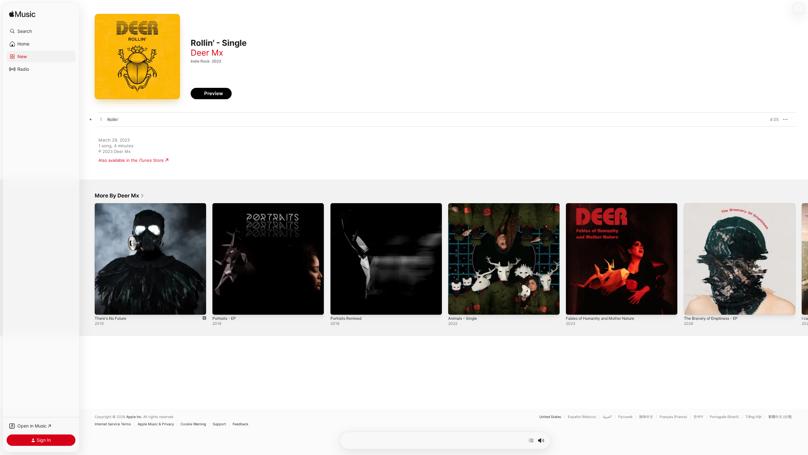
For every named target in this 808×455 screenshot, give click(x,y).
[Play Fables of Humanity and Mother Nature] (574, 307)
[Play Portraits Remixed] (338, 307)
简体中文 (646, 417)
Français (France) (673, 417)
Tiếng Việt (754, 417)
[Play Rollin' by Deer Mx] (101, 120)
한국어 (698, 417)
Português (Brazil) (724, 417)
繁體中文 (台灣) (780, 417)
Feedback (240, 424)
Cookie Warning (193, 424)
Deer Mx (207, 53)
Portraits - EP (225, 205)
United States (550, 417)
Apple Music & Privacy (156, 424)
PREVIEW (772, 119)
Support (219, 424)
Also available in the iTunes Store (131, 160)
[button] (41, 31)
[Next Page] (801, 259)
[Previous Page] (88, 259)
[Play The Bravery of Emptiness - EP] (692, 307)
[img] (22, 14)
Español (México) (582, 417)
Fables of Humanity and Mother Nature (604, 205)
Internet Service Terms (113, 424)
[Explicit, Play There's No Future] (102, 307)
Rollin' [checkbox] (113, 119)
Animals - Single (464, 205)
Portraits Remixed (347, 205)
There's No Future (113, 205)
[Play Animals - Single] (456, 307)
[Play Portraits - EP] (220, 307)
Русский (625, 417)
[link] (119, 195)
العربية (607, 417)
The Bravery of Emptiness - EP (714, 205)
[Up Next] (531, 440)
